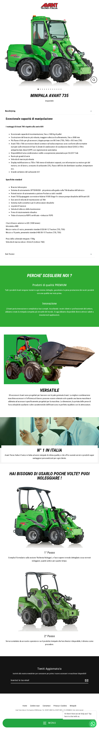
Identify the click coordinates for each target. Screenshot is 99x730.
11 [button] (59, 89)
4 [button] (44, 89)
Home (25, 706)
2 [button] (40, 89)
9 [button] (55, 89)
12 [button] (61, 89)
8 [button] (53, 89)
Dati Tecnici (9, 254)
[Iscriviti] (86, 680)
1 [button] (38, 89)
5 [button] (46, 89)
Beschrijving (10, 111)
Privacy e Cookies (60, 706)
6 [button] (49, 89)
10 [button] (57, 89)
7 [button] (51, 89)
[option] (49, 49)
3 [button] (42, 89)
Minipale (73, 706)
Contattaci (47, 706)
